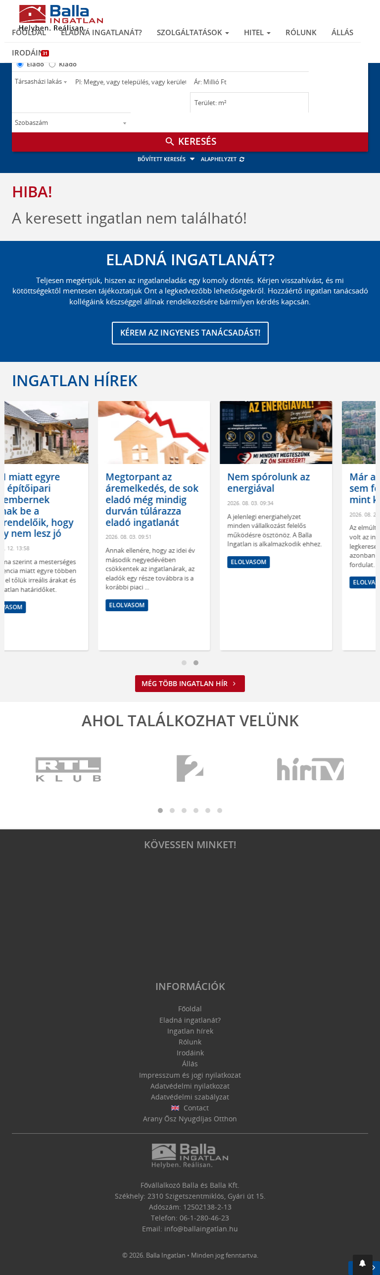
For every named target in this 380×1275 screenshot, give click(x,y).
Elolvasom (44, 605)
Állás (342, 32)
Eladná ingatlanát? (101, 32)
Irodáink (30, 53)
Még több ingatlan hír (186, 683)
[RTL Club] (69, 769)
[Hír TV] (311, 769)
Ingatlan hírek (75, 380)
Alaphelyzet (219, 159)
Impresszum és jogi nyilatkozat (190, 1075)
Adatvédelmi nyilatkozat (190, 1086)
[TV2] (190, 769)
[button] (363, 1265)
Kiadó (68, 63)
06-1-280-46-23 (204, 1217)
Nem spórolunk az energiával (185, 482)
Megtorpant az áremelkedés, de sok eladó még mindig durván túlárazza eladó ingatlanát (69, 499)
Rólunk (301, 32)
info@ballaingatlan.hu (201, 1228)
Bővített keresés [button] (162, 159)
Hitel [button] (255, 32)
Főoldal (29, 32)
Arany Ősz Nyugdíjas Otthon (190, 1118)
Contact (195, 1107)
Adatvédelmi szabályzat (190, 1096)
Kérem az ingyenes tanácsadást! (190, 332)
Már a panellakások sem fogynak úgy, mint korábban (311, 488)
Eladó (35, 63)
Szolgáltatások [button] (190, 32)
